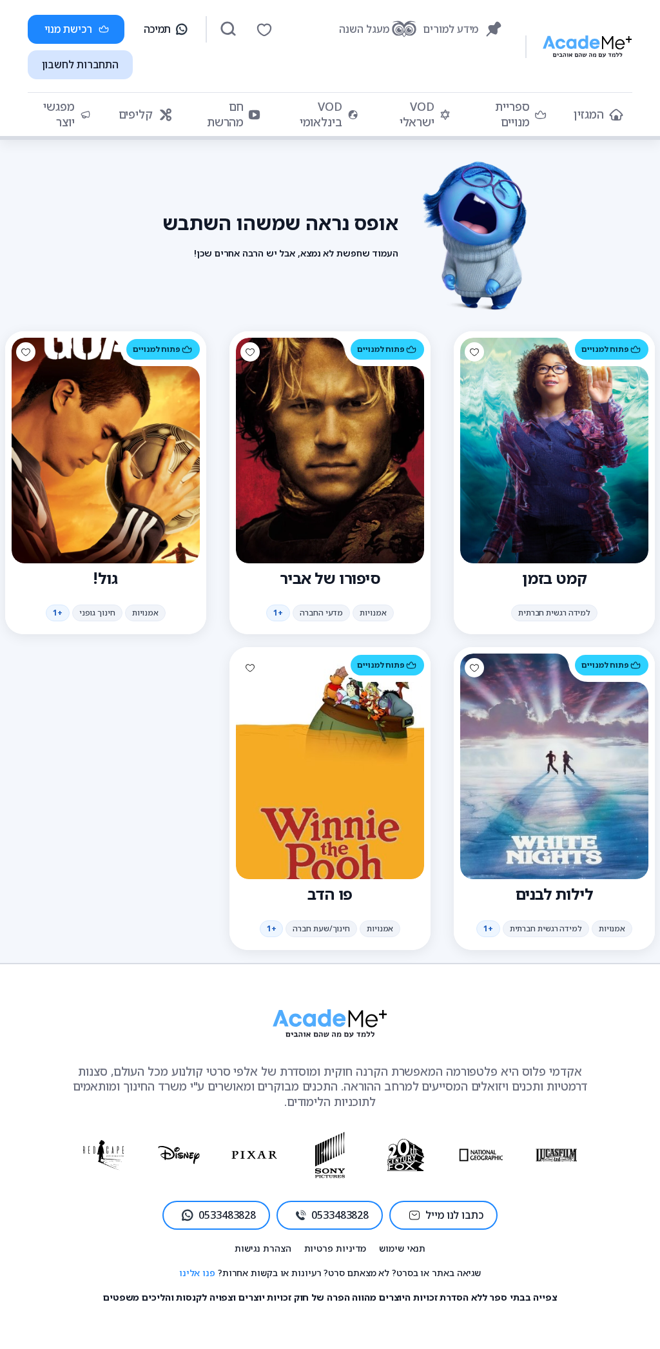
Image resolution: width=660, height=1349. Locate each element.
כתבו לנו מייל (454, 1215)
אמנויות (373, 612)
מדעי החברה (321, 612)
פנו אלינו (197, 1273)
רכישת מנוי (68, 29)
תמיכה (157, 29)
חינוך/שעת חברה (321, 928)
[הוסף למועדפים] (474, 352)
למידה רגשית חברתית (554, 612)
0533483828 (340, 1215)
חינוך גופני (97, 612)
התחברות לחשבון (80, 64)
